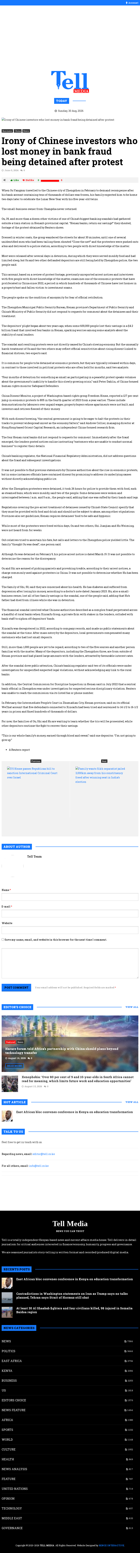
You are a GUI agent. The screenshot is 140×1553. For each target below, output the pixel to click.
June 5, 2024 (11, 170)
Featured (10, 1042)
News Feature (14, 1410)
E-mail (7, 906)
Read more (14, 1065)
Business (7, 130)
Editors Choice (14, 1400)
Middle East (12, 1518)
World (7, 1439)
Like (16, 180)
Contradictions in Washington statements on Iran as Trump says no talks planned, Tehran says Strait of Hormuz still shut (72, 1295)
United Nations (15, 1489)
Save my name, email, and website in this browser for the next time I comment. (56, 939)
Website (7, 923)
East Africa (12, 1361)
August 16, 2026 (17, 1058)
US (4, 1390)
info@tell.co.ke (39, 1166)
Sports (7, 1430)
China (18, 130)
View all (131, 1006)
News (26, 130)
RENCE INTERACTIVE (111, 1545)
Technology (12, 1508)
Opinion (8, 1498)
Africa (7, 1420)
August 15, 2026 (33, 1086)
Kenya (7, 1371)
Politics (8, 1351)
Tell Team (34, 856)
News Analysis (14, 1469)
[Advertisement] (70, 38)
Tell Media (70, 1223)
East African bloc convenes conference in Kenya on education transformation (74, 1112)
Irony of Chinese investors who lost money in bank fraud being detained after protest (70, 151)
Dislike (30, 180)
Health (8, 1459)
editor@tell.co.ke (44, 1154)
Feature (8, 1479)
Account (133, 2)
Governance (12, 1528)
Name (6, 890)
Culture (8, 1449)
